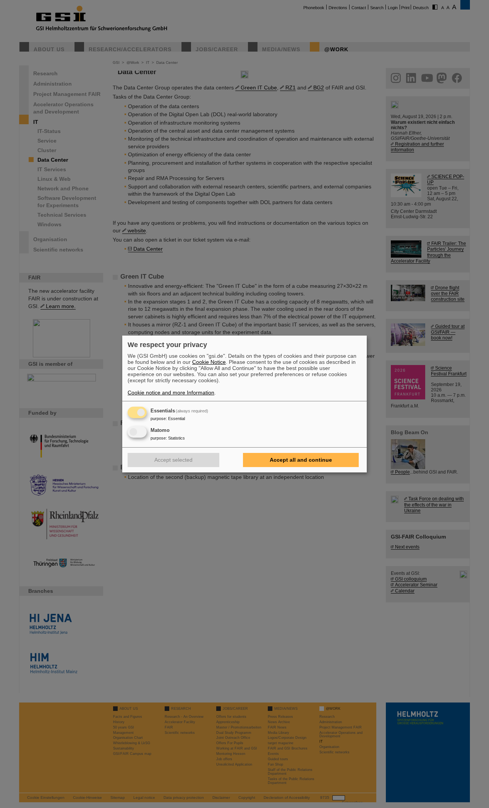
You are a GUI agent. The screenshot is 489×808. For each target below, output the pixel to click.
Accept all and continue (301, 460)
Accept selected (173, 460)
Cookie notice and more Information (171, 392)
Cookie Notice (209, 362)
